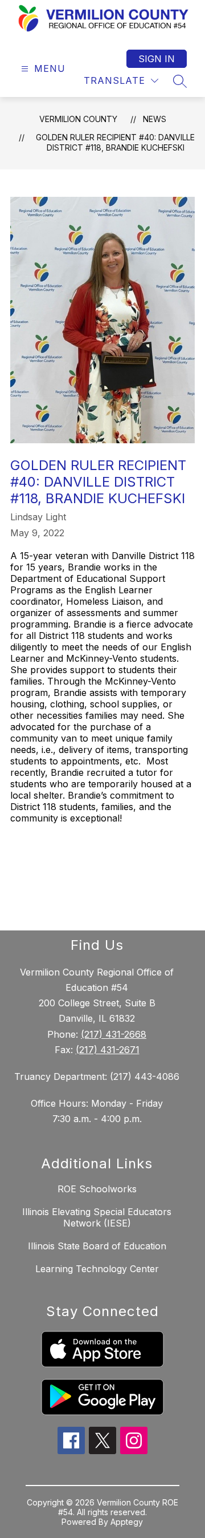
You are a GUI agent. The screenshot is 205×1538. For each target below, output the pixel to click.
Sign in (156, 58)
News (154, 119)
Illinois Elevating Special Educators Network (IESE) (96, 1217)
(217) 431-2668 (113, 1034)
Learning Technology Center (97, 1268)
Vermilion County (78, 119)
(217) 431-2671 (108, 1049)
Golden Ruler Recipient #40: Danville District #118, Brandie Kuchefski (115, 142)
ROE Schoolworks (97, 1189)
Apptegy (126, 1522)
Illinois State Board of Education (97, 1246)
